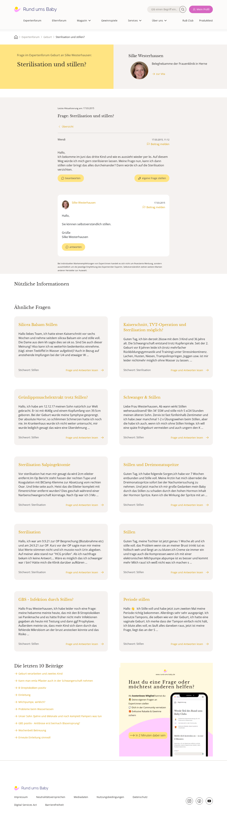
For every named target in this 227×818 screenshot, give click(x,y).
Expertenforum (32, 20)
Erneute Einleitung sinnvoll (34, 737)
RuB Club (187, 20)
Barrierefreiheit (54, 804)
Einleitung (24, 695)
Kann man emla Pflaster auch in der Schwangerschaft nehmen (55, 680)
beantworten (73, 178)
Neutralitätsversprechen (50, 797)
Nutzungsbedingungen (110, 797)
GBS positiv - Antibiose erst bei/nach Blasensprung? (49, 723)
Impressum (21, 797)
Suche (182, 9)
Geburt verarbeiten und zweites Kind (40, 673)
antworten (76, 247)
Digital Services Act (25, 804)
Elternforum (59, 20)
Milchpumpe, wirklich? (31, 702)
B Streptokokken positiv (32, 687)
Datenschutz (140, 797)
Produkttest (206, 20)
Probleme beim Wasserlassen (36, 709)
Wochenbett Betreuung (32, 730)
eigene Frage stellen (154, 178)
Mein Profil (203, 9)
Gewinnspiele (109, 20)
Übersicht (67, 126)
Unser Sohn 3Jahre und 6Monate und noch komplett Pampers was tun (60, 716)
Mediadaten (81, 797)
